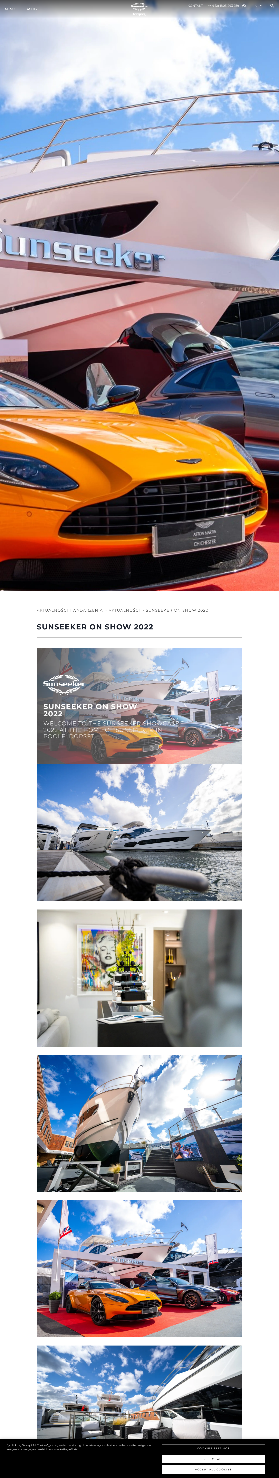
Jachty (31, 9)
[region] (139, 1458)
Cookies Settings (213, 1448)
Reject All (213, 1459)
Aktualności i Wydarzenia (70, 610)
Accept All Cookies (213, 1469)
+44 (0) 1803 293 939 (223, 6)
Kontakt (195, 6)
